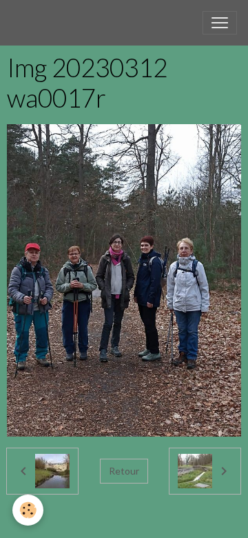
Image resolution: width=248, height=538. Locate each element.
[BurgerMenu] (220, 22)
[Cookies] (27, 510)
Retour (124, 471)
